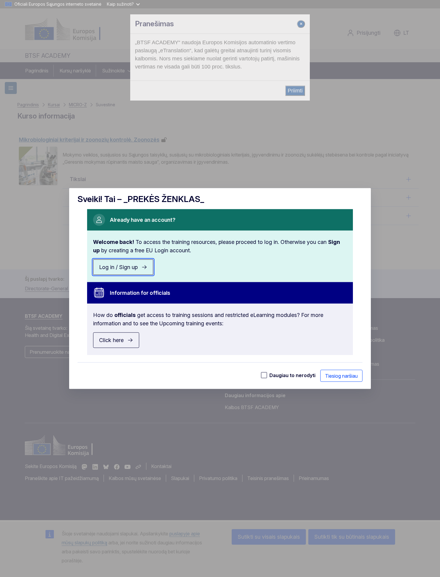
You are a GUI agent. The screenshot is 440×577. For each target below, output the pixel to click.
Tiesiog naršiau (341, 376)
